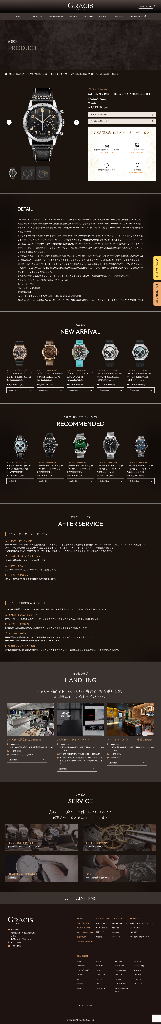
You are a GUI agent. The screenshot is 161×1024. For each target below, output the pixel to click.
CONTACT (118, 16)
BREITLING (100, 965)
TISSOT (79, 988)
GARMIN (80, 974)
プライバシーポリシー (85, 1005)
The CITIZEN (100, 988)
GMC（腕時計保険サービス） (140, 936)
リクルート (116, 936)
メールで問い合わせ (99, 114)
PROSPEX (137, 979)
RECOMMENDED (85, 932)
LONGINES (137, 974)
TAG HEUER (138, 983)
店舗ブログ (100, 932)
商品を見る (13, 390)
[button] (9, 122)
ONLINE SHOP (136, 16)
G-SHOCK (137, 970)
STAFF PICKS (83, 923)
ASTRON (80, 961)
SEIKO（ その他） (120, 983)
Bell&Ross (81, 965)
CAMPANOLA (119, 965)
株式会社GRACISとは (120, 923)
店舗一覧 (115, 927)
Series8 (80, 983)
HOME (80, 918)
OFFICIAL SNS (145, 6)
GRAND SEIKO (101, 974)
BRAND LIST (37, 16)
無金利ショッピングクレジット (141, 923)
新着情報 (99, 936)
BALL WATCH (119, 961)
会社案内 (115, 932)
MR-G (79, 979)
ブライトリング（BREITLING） (98, 89)
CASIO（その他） (139, 965)
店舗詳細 (13, 759)
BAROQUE (137, 961)
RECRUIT (103, 16)
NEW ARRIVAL (83, 927)
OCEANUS (99, 979)
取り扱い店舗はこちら (100, 121)
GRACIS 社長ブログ (103, 923)
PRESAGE (118, 979)
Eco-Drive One (120, 970)
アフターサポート (136, 927)
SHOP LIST (88, 16)
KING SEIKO (119, 974)
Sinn (97, 983)
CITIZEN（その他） (83, 970)
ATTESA (98, 961)
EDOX (98, 970)
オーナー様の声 (101, 927)
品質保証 (133, 932)
